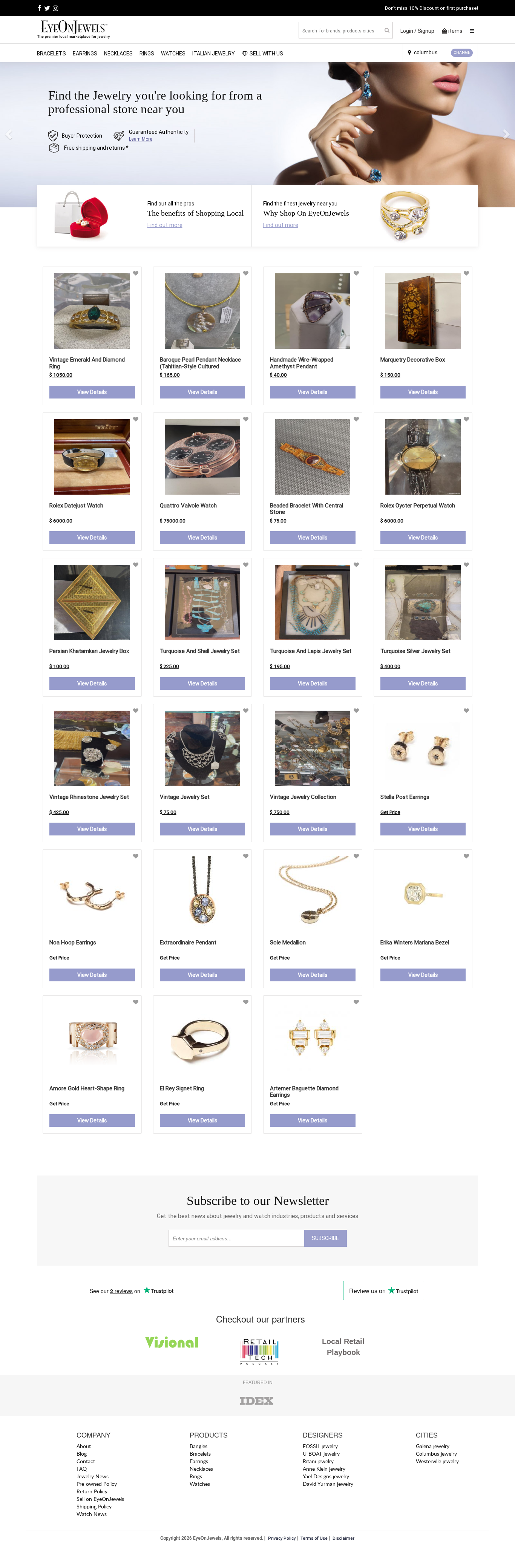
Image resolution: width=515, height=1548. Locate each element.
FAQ (82, 1468)
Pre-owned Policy (97, 1483)
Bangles (198, 1446)
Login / (408, 31)
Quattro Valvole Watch (188, 505)
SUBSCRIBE (325, 1238)
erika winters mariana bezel (414, 942)
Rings (146, 53)
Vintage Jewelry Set (185, 796)
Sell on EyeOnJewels (100, 1498)
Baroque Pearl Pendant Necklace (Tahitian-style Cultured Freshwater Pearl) (200, 366)
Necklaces (118, 53)
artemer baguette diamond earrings (304, 1092)
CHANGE (462, 52)
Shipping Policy (94, 1506)
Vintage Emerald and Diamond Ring (87, 363)
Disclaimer (343, 1538)
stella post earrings (404, 796)
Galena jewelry (432, 1446)
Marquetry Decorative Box (412, 359)
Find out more (164, 224)
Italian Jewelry (213, 53)
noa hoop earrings (72, 942)
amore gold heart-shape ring (86, 1088)
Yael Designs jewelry (326, 1476)
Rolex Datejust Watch (76, 505)
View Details (92, 392)
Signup (426, 31)
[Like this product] (135, 273)
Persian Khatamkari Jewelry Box (89, 650)
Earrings (85, 53)
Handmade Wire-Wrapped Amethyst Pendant (301, 363)
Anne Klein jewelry (324, 1468)
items (455, 31)
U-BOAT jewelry (321, 1453)
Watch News (92, 1513)
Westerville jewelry (437, 1461)
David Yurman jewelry (328, 1483)
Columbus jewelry (436, 1453)
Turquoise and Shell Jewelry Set (200, 650)
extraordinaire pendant (188, 942)
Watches (173, 53)
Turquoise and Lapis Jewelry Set (310, 650)
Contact (86, 1461)
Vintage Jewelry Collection (303, 796)
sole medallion (288, 942)
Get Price (390, 812)
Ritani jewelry (318, 1461)
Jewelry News (93, 1476)
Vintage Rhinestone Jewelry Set (89, 796)
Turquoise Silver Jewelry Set (415, 650)
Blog (82, 1453)
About (84, 1446)
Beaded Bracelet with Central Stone (306, 509)
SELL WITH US (266, 53)
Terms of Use (314, 1538)
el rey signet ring (182, 1088)
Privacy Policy (282, 1538)
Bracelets (51, 53)
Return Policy (92, 1491)
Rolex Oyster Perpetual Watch (417, 505)
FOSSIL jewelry (320, 1446)
